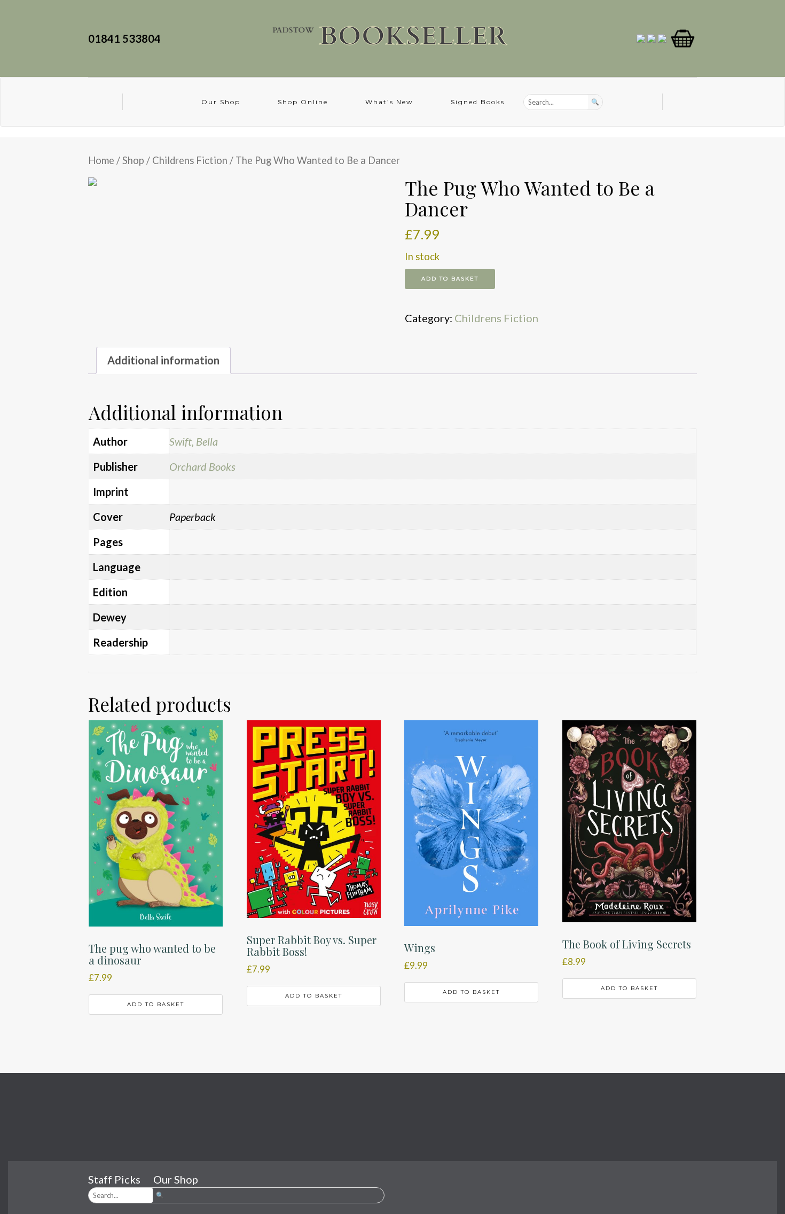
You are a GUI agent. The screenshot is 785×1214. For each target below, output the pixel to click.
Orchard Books (202, 466)
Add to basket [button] (155, 1004)
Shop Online (303, 102)
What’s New (389, 102)
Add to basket (449, 278)
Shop (133, 160)
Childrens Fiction (189, 160)
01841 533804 (126, 38)
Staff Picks (114, 1179)
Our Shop (220, 102)
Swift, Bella (193, 441)
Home (101, 160)
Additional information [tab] (163, 360)
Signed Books (478, 102)
